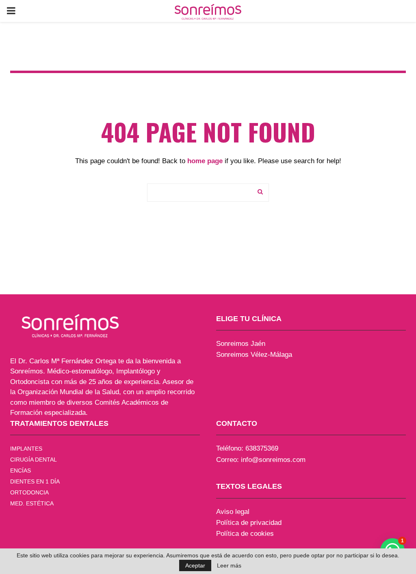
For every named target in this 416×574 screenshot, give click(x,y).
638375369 (261, 448)
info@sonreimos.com (273, 460)
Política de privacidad (249, 523)
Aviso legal (232, 512)
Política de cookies (245, 533)
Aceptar (195, 565)
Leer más (229, 565)
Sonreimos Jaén (240, 343)
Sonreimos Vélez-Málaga (254, 354)
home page (205, 161)
